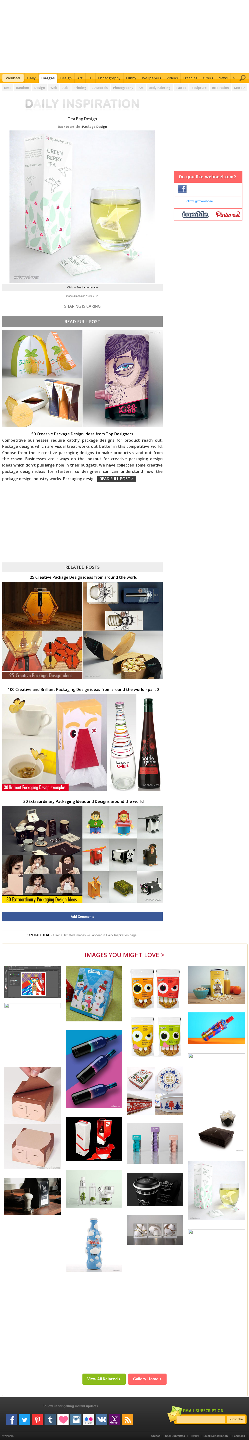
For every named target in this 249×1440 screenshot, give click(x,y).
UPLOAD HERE (38, 935)
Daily (31, 78)
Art (80, 78)
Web (53, 87)
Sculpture (199, 87)
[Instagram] (75, 1418)
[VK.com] (101, 1418)
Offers (208, 78)
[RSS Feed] (127, 1418)
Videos (172, 78)
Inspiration (220, 87)
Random (22, 87)
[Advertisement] (125, 36)
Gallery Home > (147, 1379)
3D (90, 78)
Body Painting (159, 87)
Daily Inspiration (117, 935)
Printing (80, 87)
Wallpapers (151, 78)
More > (239, 87)
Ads (65, 87)
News (223, 78)
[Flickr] (88, 1418)
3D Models (100, 87)
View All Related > (104, 1379)
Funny (131, 78)
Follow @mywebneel (199, 201)
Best (7, 87)
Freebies (190, 78)
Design (66, 78)
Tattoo (181, 87)
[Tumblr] (50, 1418)
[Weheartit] (63, 1418)
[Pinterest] (37, 1418)
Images (48, 78)
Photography (109, 78)
